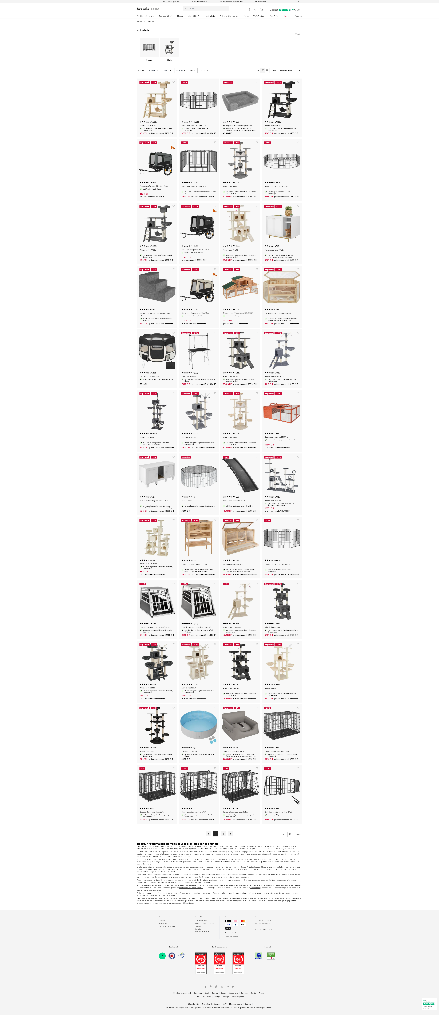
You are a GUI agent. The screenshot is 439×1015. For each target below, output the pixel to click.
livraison (217, 1008)
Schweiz (215, 993)
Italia (199, 997)
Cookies (248, 1004)
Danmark (244, 993)
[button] (153, 70)
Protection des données (211, 1004)
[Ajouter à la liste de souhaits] (174, 82)
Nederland (207, 997)
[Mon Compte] (249, 9)
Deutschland (233, 993)
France (261, 993)
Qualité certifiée (174, 947)
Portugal (217, 997)
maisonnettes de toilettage (270, 869)
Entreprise (162, 921)
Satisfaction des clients (219, 947)
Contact (257, 917)
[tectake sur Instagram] (222, 987)
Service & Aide (199, 917)
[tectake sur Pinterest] (210, 986)
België (207, 993)
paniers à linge (241, 893)
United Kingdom (238, 997)
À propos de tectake (165, 917)
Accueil (139, 21)
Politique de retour (202, 932)
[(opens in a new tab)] (162, 956)
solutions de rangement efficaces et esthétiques (212, 893)
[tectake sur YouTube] (228, 986)
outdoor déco (255, 888)
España (253, 993)
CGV (224, 1004)
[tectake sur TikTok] (216, 986)
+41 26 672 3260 (264, 921)
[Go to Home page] (148, 8)
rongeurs (227, 880)
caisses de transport (240, 854)
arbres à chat (225, 867)
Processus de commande (204, 923)
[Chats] (169, 50)
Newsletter (163, 923)
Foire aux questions (202, 921)
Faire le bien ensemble (167, 926)
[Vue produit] (262, 70)
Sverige (226, 997)
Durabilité (268, 947)
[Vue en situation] (267, 70)
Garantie (198, 929)
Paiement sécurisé (231, 917)
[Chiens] (149, 50)
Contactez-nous (264, 923)
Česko (223, 993)
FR (298, 2)
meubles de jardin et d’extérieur (191, 888)
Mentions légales (235, 1004)
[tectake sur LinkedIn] (233, 987)
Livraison (198, 926)
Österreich (198, 993)
